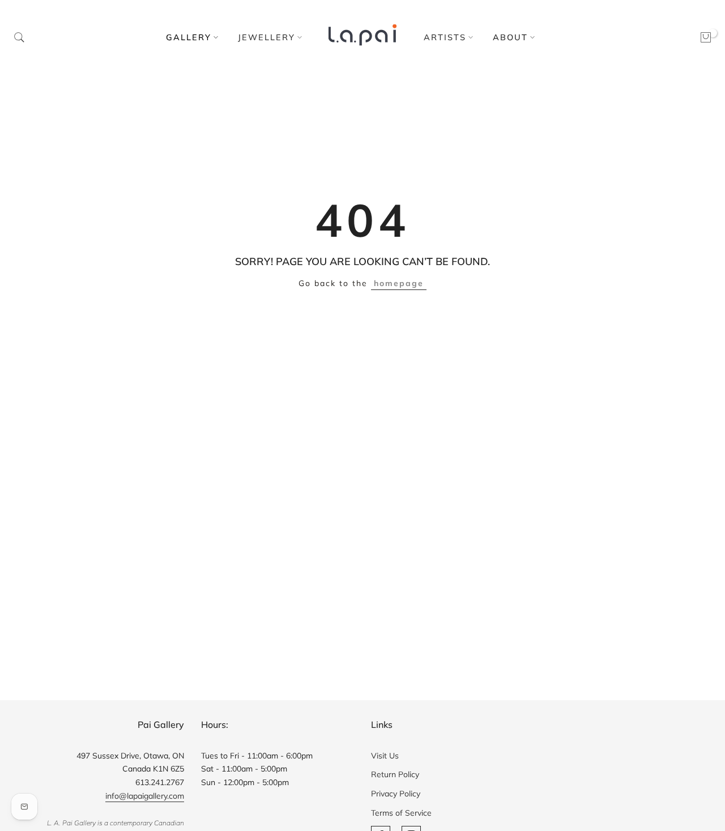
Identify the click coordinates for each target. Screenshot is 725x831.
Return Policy (395, 774)
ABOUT (510, 37)
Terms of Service (401, 813)
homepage (399, 283)
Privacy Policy (395, 794)
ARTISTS (445, 37)
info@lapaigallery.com (144, 796)
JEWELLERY (266, 37)
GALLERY (188, 37)
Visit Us (385, 756)
